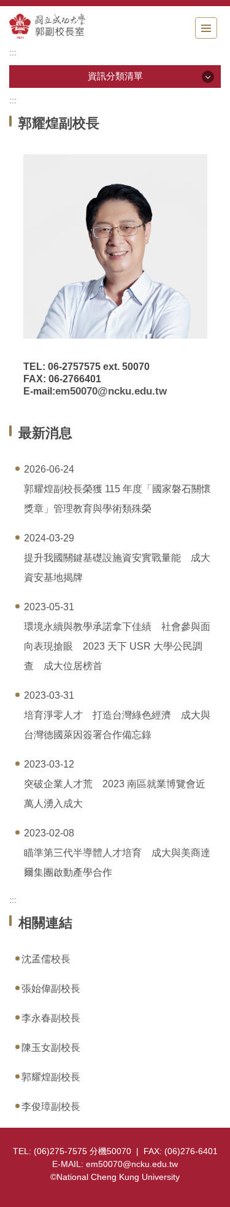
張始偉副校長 (50, 988)
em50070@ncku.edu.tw (111, 391)
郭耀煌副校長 (50, 1077)
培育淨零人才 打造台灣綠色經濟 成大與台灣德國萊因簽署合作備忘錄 (117, 725)
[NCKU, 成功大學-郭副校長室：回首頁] (76, 26)
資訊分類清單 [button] (115, 76)
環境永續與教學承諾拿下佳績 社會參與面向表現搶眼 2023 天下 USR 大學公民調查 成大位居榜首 (117, 646)
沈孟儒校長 (46, 959)
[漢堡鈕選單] (206, 28)
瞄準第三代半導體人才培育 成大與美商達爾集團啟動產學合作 (117, 862)
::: (13, 52)
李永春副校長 (50, 1018)
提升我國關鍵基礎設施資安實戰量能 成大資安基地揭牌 (117, 567)
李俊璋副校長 (50, 1106)
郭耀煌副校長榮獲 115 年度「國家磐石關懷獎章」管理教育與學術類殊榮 (117, 499)
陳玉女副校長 (50, 1047)
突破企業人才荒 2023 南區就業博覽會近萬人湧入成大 (114, 794)
